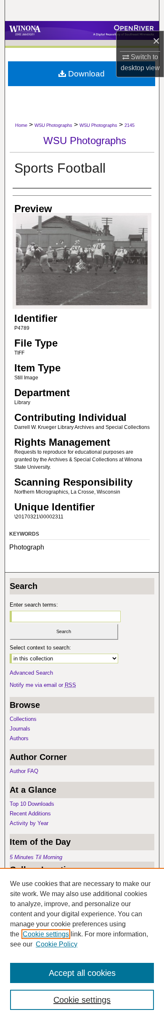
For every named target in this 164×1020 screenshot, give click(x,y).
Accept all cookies (82, 973)
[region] (82, 944)
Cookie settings (46, 934)
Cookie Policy (56, 944)
